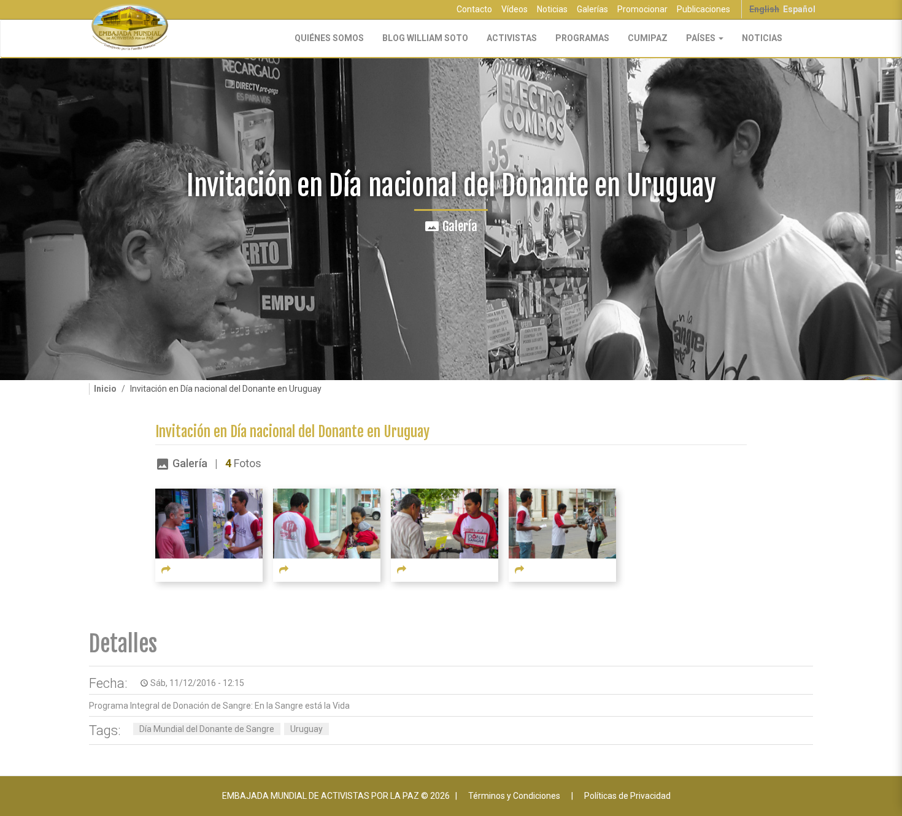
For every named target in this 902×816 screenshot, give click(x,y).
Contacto (474, 9)
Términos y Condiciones (514, 796)
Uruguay (306, 729)
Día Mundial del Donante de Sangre (206, 729)
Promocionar (642, 9)
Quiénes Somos (329, 38)
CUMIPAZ (648, 38)
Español (799, 9)
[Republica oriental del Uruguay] (209, 523)
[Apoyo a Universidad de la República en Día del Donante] (562, 523)
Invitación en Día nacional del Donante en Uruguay (292, 432)
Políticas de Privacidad (627, 796)
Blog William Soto (425, 38)
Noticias (552, 9)
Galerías (592, 9)
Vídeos (514, 9)
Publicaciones (703, 9)
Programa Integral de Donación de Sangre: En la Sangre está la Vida (219, 706)
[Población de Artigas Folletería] (326, 523)
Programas (582, 38)
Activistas (512, 38)
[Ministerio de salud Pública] (444, 523)
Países (701, 38)
